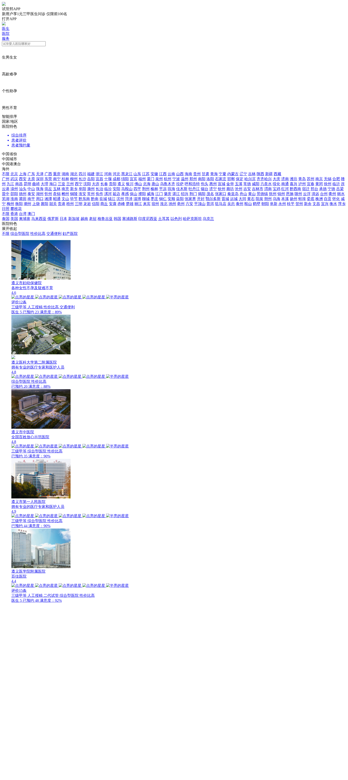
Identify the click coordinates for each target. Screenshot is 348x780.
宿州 (155, 204)
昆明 (27, 184)
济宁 (213, 189)
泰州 (239, 204)
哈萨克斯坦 (192, 219)
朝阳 (265, 204)
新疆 (269, 174)
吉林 (252, 174)
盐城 (103, 199)
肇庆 (167, 194)
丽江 (138, 204)
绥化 (276, 184)
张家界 (190, 199)
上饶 (36, 204)
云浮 (307, 194)
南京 (319, 179)
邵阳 (14, 194)
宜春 (310, 184)
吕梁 (340, 189)
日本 (63, 219)
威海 (150, 194)
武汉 (14, 179)
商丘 (104, 204)
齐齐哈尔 (264, 179)
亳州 (181, 204)
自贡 (327, 199)
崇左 (48, 189)
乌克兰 (208, 219)
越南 (84, 219)
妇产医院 (70, 234)
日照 (5, 209)
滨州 (120, 199)
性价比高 (37, 234)
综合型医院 (19, 234)
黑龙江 (127, 174)
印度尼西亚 (147, 219)
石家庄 (220, 179)
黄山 (252, 194)
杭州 (167, 179)
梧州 (70, 204)
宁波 (176, 179)
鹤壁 (256, 204)
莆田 (23, 199)
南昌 (19, 184)
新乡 (74, 189)
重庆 (57, 174)
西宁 (78, 184)
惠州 (213, 184)
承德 (323, 189)
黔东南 (84, 199)
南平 (31, 199)
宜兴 (325, 204)
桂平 (290, 204)
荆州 (146, 189)
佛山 (138, 184)
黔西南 (295, 189)
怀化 (336, 199)
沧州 (238, 189)
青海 (214, 174)
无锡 (327, 179)
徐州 (327, 184)
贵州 (197, 174)
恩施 (290, 194)
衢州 (332, 194)
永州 (282, 204)
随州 (298, 194)
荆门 (193, 194)
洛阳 (210, 179)
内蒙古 (233, 174)
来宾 (147, 204)
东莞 (48, 179)
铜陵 (74, 194)
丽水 (341, 194)
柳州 (74, 179)
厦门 (150, 179)
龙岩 (87, 204)
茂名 (210, 194)
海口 (53, 184)
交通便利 (54, 234)
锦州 (281, 194)
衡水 (333, 204)
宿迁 (306, 189)
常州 (91, 194)
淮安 (82, 194)
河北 (116, 174)
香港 (14, 214)
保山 (133, 194)
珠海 (40, 189)
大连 (95, 184)
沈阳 (87, 184)
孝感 (125, 194)
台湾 (23, 214)
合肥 (336, 179)
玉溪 (238, 184)
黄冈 (319, 184)
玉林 (57, 189)
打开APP (9, 19)
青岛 (302, 179)
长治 (99, 189)
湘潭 (48, 199)
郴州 (65, 194)
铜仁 (163, 199)
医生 (5, 29)
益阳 (180, 199)
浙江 (99, 174)
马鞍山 (127, 189)
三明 (78, 204)
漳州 (14, 189)
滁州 (91, 189)
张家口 (220, 194)
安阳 (116, 189)
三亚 (61, 184)
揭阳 (201, 194)
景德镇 (262, 194)
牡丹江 (194, 189)
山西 (180, 174)
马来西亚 (38, 219)
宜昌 (99, 179)
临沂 (336, 184)
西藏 (277, 174)
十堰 (108, 179)
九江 (10, 184)
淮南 (14, 199)
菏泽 (129, 199)
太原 (31, 179)
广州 (5, 179)
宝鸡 (276, 189)
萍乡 (342, 204)
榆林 (154, 189)
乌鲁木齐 (167, 184)
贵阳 (112, 184)
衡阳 (19, 204)
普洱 (210, 204)
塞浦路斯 (129, 219)
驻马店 (220, 204)
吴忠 (231, 204)
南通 (285, 184)
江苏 (146, 174)
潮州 (27, 204)
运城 (234, 199)
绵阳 (125, 179)
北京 (14, 174)
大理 (44, 184)
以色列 (176, 219)
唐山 (155, 184)
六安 (189, 204)
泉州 (159, 179)
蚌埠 (302, 199)
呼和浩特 (192, 184)
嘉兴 (293, 184)
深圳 (40, 179)
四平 (137, 189)
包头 (204, 184)
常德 (247, 184)
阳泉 (259, 199)
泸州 (302, 184)
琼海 (171, 189)
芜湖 (5, 199)
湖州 (40, 194)
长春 (104, 184)
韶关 (53, 204)
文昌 (316, 204)
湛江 (176, 194)
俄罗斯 (53, 219)
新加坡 (74, 219)
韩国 (117, 219)
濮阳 (142, 194)
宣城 (221, 184)
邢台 (314, 189)
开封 (201, 199)
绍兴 (184, 194)
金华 (230, 184)
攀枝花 (16, 209)
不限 (5, 174)
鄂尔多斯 (213, 199)
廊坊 (230, 189)
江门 (159, 194)
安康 (112, 204)
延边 (116, 194)
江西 (163, 174)
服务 (5, 38)
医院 (5, 34)
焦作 (99, 194)
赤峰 (121, 204)
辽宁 (243, 174)
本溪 (285, 199)
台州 (324, 194)
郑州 (193, 179)
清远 (315, 194)
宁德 (331, 189)
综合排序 (19, 135)
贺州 (299, 204)
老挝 (93, 219)
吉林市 (257, 189)
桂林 (65, 179)
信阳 (95, 204)
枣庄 (154, 199)
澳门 (31, 214)
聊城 (146, 199)
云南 (171, 174)
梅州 (10, 204)
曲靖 (36, 184)
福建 (91, 174)
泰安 (31, 194)
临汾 (108, 189)
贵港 (61, 204)
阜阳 (82, 189)
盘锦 (57, 194)
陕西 (260, 174)
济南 (285, 179)
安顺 (171, 199)
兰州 (70, 184)
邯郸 (231, 179)
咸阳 (255, 184)
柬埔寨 (24, 219)
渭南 (268, 189)
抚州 (273, 194)
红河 (285, 189)
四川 (82, 174)
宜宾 (133, 179)
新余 (308, 204)
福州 (142, 179)
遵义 (121, 184)
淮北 (164, 204)
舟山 (243, 194)
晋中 (5, 194)
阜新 (273, 204)
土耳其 (164, 219)
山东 (137, 174)
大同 (242, 199)
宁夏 (222, 174)
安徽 (154, 174)
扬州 (293, 199)
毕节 (74, 199)
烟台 (204, 189)
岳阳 (91, 179)
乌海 (276, 199)
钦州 (221, 189)
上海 (23, 174)
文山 (65, 199)
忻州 (48, 194)
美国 (14, 219)
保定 (239, 179)
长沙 (82, 179)
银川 (130, 184)
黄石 (251, 199)
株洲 (319, 199)
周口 (40, 199)
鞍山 (248, 204)
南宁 (57, 179)
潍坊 (293, 179)
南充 (65, 189)
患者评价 (19, 140)
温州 (184, 179)
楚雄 (130, 204)
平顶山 (199, 204)
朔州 (268, 199)
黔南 (94, 199)
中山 (31, 189)
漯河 (108, 194)
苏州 (310, 179)
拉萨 (180, 184)
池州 (172, 204)
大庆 (276, 179)
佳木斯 (181, 189)
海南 (188, 174)
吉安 (247, 189)
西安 (23, 179)
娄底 (310, 199)
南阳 (201, 179)
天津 (40, 174)
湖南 (65, 174)
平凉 (163, 189)
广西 (48, 174)
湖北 (74, 174)
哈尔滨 (250, 179)
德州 (23, 194)
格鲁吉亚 (105, 219)
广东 (31, 174)
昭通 (57, 199)
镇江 (112, 199)
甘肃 (205, 174)
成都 (116, 179)
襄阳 (44, 204)
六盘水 (266, 184)
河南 (108, 174)
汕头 (23, 189)
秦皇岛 (233, 194)
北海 (147, 184)
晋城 (225, 199)
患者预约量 (20, 145)
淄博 (137, 199)
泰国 (5, 219)
